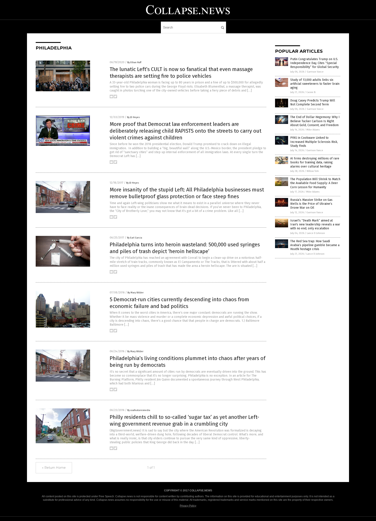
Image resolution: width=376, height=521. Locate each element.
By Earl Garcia (134, 237)
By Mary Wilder (136, 292)
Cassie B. (311, 92)
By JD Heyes (133, 117)
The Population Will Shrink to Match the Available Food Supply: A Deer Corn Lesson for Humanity (315, 183)
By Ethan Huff (134, 62)
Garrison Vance (315, 71)
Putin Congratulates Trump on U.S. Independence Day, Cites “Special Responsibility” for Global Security (314, 63)
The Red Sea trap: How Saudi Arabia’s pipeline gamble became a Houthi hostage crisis (314, 245)
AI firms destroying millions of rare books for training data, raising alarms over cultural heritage (314, 162)
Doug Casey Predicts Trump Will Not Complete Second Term (312, 102)
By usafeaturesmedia (138, 410)
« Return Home (54, 468)
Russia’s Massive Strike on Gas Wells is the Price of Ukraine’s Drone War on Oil (311, 204)
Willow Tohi (313, 171)
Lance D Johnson (316, 233)
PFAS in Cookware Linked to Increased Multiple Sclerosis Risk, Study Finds (314, 141)
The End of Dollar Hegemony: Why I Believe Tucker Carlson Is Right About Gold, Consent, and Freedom (315, 121)
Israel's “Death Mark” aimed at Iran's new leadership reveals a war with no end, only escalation (315, 224)
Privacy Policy (188, 505)
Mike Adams (313, 129)
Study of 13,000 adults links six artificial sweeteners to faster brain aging (314, 84)
